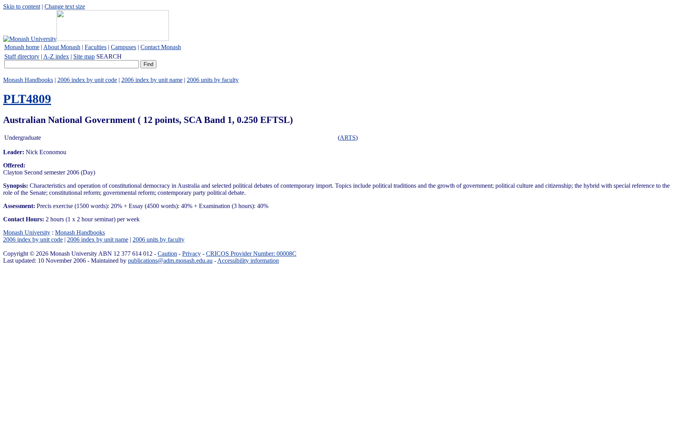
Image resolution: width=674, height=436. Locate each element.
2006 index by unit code (87, 80)
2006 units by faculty (213, 80)
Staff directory (21, 56)
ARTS (348, 137)
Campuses (123, 47)
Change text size (64, 6)
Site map (84, 56)
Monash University (26, 232)
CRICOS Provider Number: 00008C (251, 253)
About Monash (61, 47)
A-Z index (56, 56)
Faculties (95, 47)
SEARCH (109, 56)
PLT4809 (27, 99)
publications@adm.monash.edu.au (170, 260)
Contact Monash (160, 47)
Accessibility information (248, 260)
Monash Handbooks (28, 80)
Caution (167, 253)
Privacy (191, 253)
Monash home (21, 47)
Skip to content (21, 6)
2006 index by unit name (152, 80)
